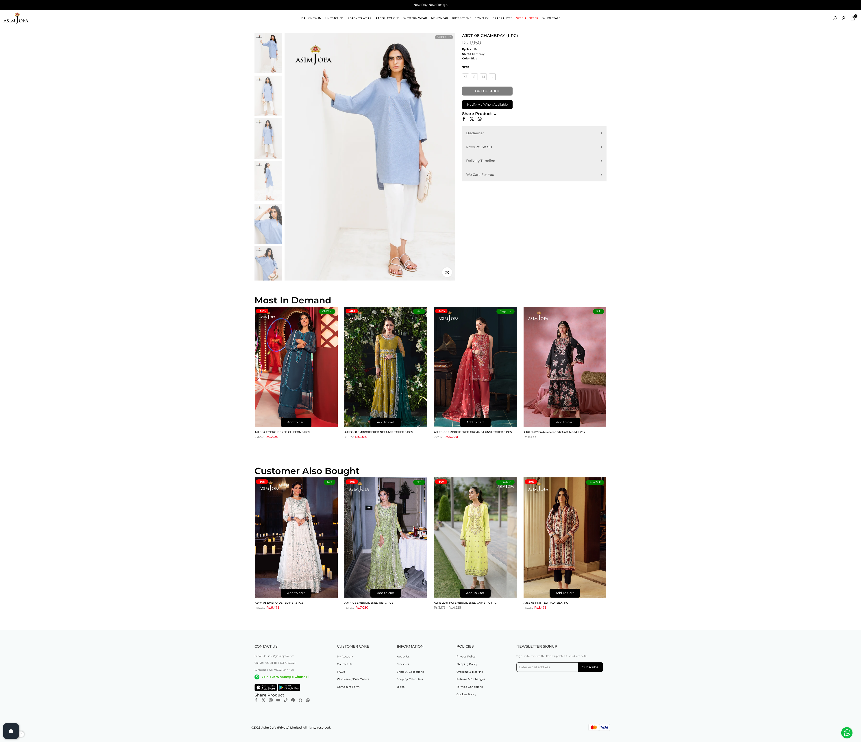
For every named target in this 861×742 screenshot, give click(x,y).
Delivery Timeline (480, 161)
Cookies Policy (466, 694)
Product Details (479, 147)
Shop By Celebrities (410, 679)
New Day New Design (430, 5)
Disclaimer (475, 133)
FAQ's (341, 671)
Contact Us (344, 664)
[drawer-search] (835, 18)
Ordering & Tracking (470, 671)
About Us (403, 656)
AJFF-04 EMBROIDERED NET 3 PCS (368, 602)
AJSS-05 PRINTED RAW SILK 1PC (546, 602)
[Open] (11, 731)
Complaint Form (348, 686)
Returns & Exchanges (471, 679)
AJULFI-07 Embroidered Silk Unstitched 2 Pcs (554, 432)
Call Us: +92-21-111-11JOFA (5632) (275, 662)
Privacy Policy (466, 656)
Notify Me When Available (487, 104)
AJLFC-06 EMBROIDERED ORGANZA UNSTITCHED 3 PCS (473, 432)
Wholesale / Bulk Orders (353, 679)
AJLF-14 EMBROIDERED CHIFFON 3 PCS (282, 432)
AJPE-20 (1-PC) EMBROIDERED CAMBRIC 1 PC (465, 602)
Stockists (403, 664)
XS (466, 77)
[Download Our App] (265, 687)
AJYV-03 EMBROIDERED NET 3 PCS (279, 602)
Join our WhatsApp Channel (285, 677)
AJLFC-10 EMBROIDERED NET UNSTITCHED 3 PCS (378, 432)
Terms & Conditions (470, 686)
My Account (345, 656)
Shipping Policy (467, 664)
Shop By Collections (410, 671)
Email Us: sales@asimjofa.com (274, 656)
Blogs (400, 686)
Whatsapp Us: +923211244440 (274, 669)
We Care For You (480, 174)
